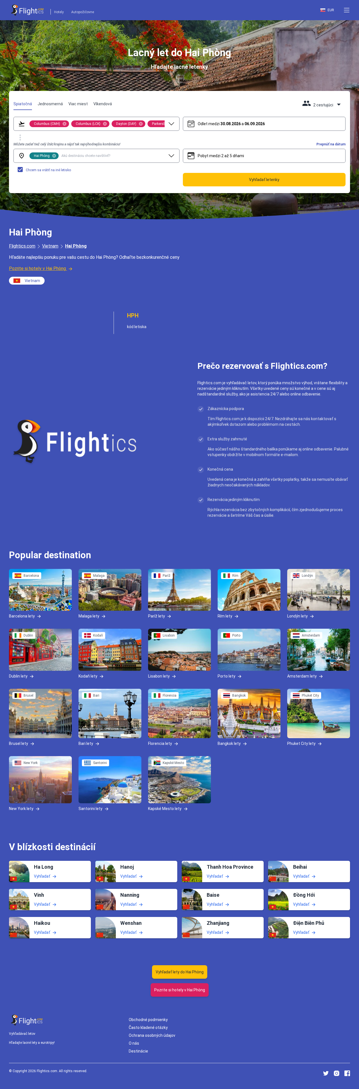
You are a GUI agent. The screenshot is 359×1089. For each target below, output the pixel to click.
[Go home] (27, 1020)
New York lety (21, 808)
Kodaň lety (88, 676)
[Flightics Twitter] (326, 1073)
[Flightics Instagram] (336, 1073)
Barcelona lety (22, 616)
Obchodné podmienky (148, 1019)
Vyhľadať (42, 876)
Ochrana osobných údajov (152, 1035)
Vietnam (50, 246)
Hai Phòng (76, 246)
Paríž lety (156, 616)
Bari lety (86, 743)
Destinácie (138, 1051)
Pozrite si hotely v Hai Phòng (37, 268)
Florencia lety (160, 743)
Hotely (59, 12)
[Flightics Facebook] (347, 1073)
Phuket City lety (301, 743)
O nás (134, 1043)
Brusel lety (18, 743)
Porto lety (226, 676)
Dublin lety (18, 676)
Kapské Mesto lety (164, 808)
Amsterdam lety (302, 676)
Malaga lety (89, 616)
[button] (346, 10)
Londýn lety (297, 616)
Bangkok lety (229, 743)
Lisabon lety (159, 676)
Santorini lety (90, 808)
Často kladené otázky (148, 1027)
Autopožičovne (82, 12)
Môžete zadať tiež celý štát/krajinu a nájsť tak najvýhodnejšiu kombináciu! (66, 144)
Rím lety (225, 616)
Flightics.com (22, 246)
